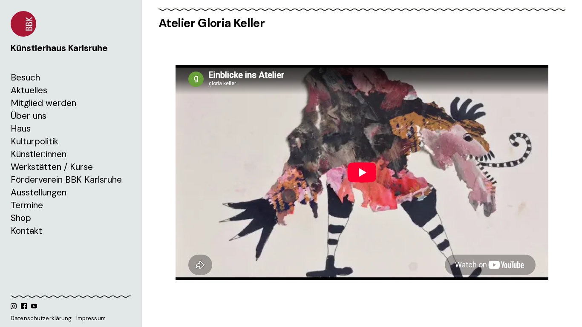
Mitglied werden (43, 103)
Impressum (91, 318)
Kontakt (26, 231)
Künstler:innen (38, 154)
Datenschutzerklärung (41, 318)
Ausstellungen (38, 192)
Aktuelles (29, 90)
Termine (27, 205)
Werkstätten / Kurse (52, 167)
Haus (21, 129)
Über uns (28, 116)
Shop (21, 218)
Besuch (25, 77)
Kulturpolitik (34, 141)
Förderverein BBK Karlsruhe (66, 180)
